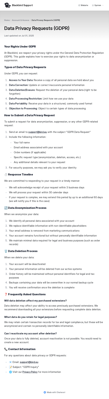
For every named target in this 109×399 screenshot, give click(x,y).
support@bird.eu (37, 132)
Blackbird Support (22, 5)
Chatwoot (60, 392)
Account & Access (20, 20)
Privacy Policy (29, 372)
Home (7, 20)
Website (84, 5)
